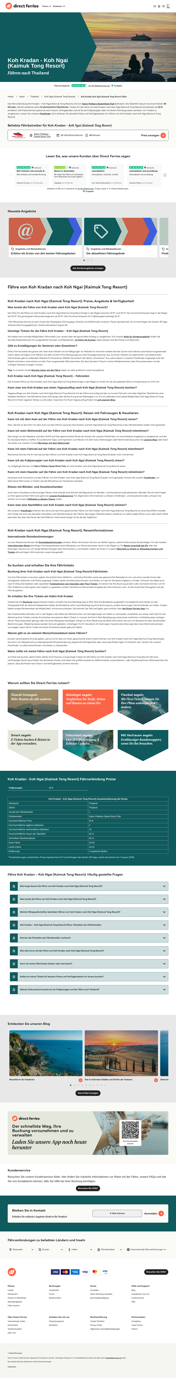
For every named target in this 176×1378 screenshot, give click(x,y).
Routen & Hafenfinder (17, 1298)
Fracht (51, 1294)
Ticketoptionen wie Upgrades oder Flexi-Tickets (73, 584)
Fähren (134, 1329)
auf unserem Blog (106, 400)
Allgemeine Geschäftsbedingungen (105, 1329)
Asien (22, 97)
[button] (89, 886)
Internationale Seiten (16, 1321)
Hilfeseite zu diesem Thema (41, 499)
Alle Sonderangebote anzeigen (88, 268)
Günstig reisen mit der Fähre (45, 370)
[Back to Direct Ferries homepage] (22, 6)
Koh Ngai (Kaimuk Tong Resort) (59, 97)
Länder (11, 1290)
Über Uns (12, 1333)
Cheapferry (136, 1321)
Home (11, 97)
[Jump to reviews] (88, 85)
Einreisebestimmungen (50, 542)
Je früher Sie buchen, (85, 340)
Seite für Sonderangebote (137, 337)
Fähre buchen (14, 1305)
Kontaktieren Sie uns (140, 1294)
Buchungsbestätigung (99, 1298)
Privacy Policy (96, 1325)
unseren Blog (150, 440)
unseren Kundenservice (61, 496)
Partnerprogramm (56, 1321)
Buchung (27, 602)
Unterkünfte (54, 1290)
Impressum (12, 1367)
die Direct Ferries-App (133, 608)
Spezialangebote (15, 1302)
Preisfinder (45, 114)
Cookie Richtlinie (97, 1321)
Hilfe (133, 1302)
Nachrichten (13, 1325)
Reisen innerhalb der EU (136, 546)
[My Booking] (155, 6)
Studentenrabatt (14, 1329)
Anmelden (94, 1290)
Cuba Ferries (137, 1325)
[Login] (159, 6)
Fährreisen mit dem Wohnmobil (53, 443)
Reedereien (13, 1294)
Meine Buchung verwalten (101, 1294)
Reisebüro (53, 1325)
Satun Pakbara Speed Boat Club (98, 104)
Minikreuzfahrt (55, 1298)
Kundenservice (137, 1298)
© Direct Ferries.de (15, 1353)
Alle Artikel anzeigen (88, 1093)
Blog (133, 1290)
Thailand (34, 97)
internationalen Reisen (19, 546)
